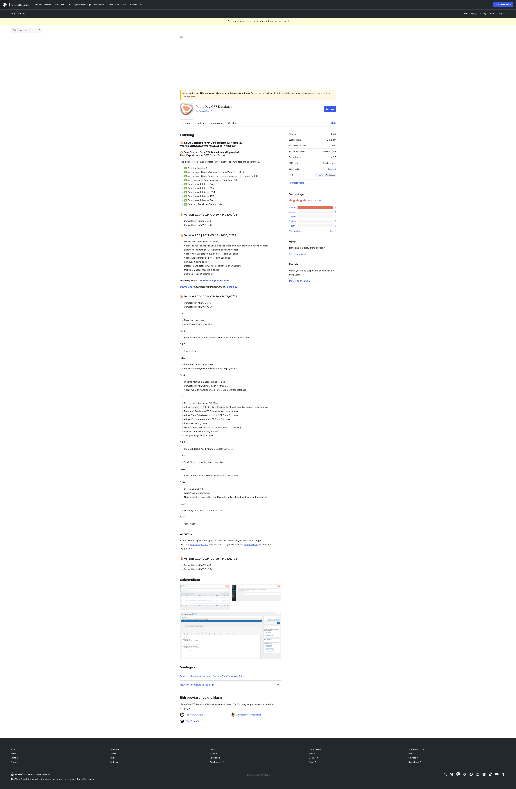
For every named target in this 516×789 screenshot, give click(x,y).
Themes (113, 753)
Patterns (114, 762)
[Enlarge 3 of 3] (277, 615)
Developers (215, 758)
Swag (312, 762)
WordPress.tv (217, 762)
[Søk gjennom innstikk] (39, 30)
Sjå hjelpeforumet (297, 254)
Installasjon (216, 123)
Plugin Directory (18, 13)
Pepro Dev (186, 286)
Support (213, 753)
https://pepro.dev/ (199, 544)
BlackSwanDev (193, 721)
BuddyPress (415, 762)
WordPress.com (416, 749)
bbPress (413, 758)
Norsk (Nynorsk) (43, 774)
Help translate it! (281, 21)
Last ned (330, 109)
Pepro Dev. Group (207, 111)
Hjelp (333, 123)
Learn (212, 749)
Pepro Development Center (214, 280)
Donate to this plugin (299, 281)
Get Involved (315, 749)
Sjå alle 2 (332, 169)
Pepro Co (230, 286)
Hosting (14, 758)
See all (332, 231)
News (13, 753)
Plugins (113, 758)
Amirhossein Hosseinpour (248, 714)
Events (312, 753)
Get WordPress (503, 4)
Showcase (114, 749)
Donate (313, 758)
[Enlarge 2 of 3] (277, 588)
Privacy (14, 762)
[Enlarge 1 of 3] (226, 588)
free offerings (250, 544)
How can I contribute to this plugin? (197, 685)
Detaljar (186, 123)
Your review (295, 231)
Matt (411, 753)
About (13, 749)
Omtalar (200, 123)
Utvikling (232, 123)
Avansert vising (296, 182)
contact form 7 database (325, 175)
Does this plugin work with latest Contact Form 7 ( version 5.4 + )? (213, 676)
